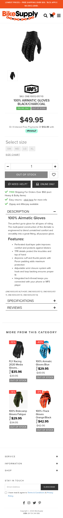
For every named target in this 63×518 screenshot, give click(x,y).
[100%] (31, 89)
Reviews (14, 307)
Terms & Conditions (36, 492)
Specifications (20, 301)
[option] (31, 46)
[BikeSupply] (21, 15)
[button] (31, 130)
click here (28, 199)
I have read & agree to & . (30, 494)
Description (18, 211)
